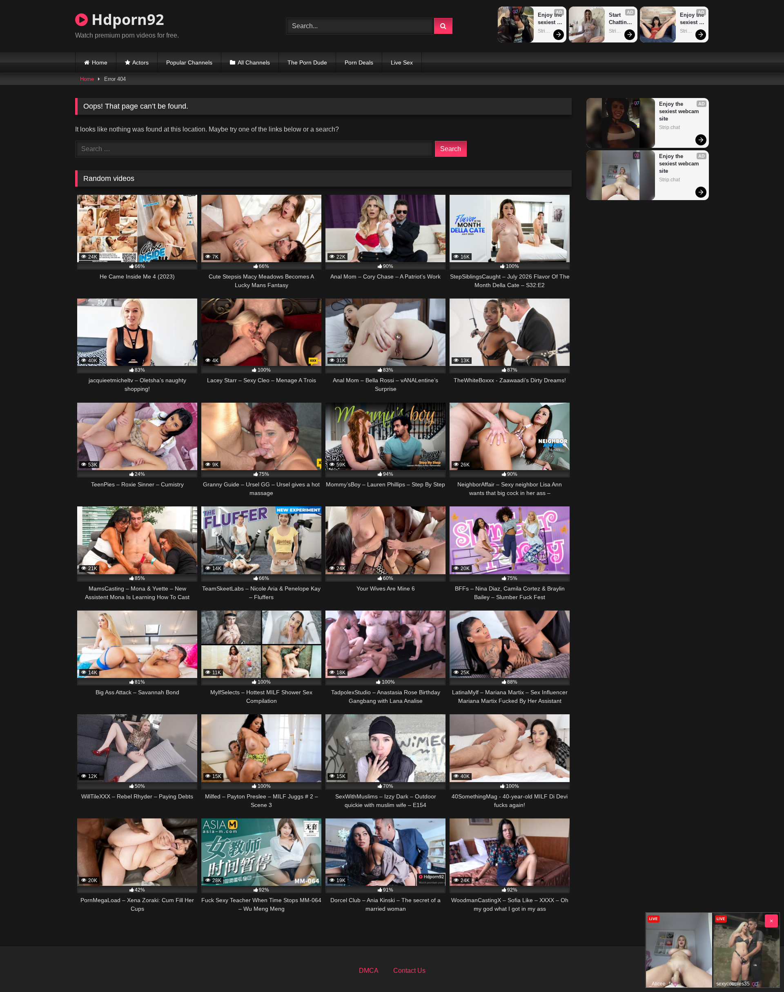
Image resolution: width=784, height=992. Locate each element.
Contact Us (409, 970)
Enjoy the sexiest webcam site (550, 19)
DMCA (369, 970)
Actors (140, 62)
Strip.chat (548, 31)
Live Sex (402, 62)
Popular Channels (189, 62)
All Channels (254, 62)
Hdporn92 (126, 19)
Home (99, 62)
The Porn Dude (307, 62)
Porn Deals (359, 62)
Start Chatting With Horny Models (620, 19)
